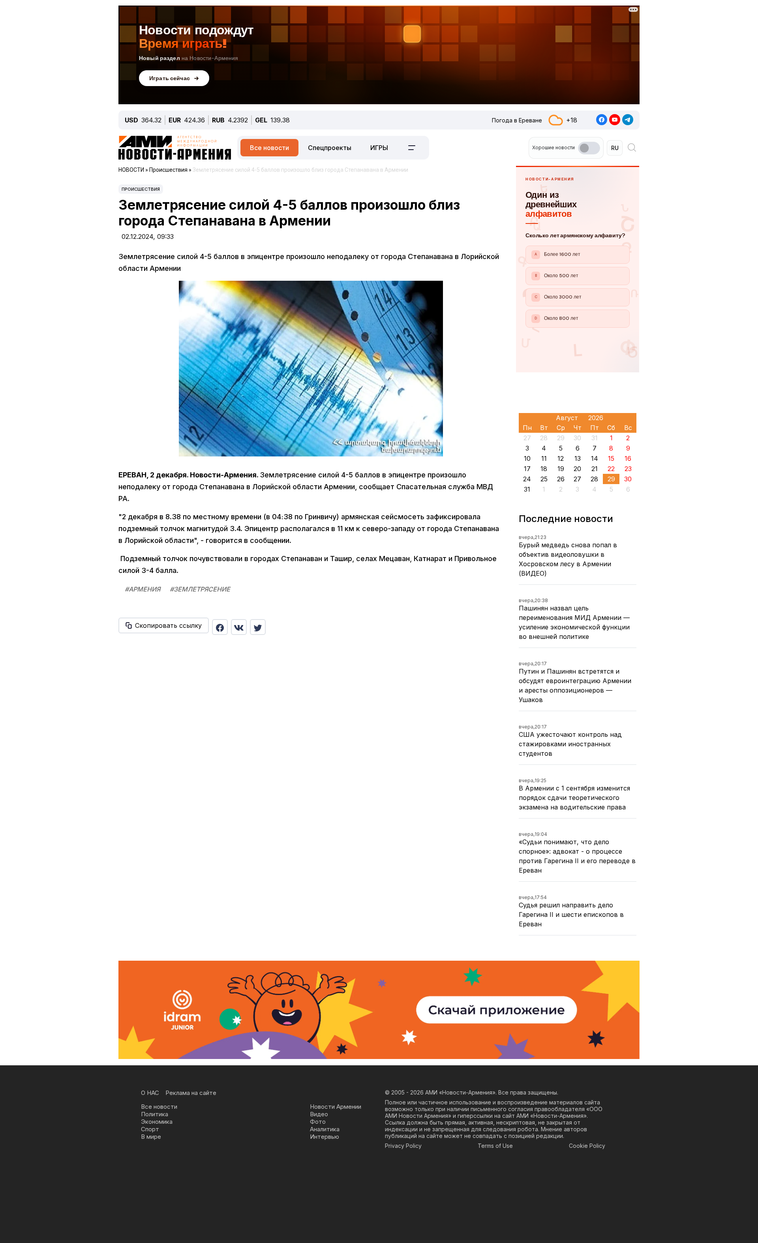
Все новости (269, 148)
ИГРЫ (379, 148)
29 (611, 479)
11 (544, 458)
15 (611, 458)
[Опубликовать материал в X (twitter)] (257, 627)
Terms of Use (495, 1145)
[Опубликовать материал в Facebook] (220, 627)
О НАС (150, 1093)
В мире (151, 1136)
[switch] (589, 148)
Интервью (324, 1136)
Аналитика (325, 1129)
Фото (318, 1121)
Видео (319, 1114)
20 (577, 469)
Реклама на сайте (190, 1093)
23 (628, 469)
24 (527, 479)
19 (560, 469)
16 (628, 458)
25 (544, 479)
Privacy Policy (403, 1145)
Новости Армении (335, 1106)
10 (527, 458)
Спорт (150, 1129)
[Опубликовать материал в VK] (239, 627)
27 (577, 479)
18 (543, 469)
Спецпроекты (329, 148)
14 (594, 458)
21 (594, 469)
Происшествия (141, 189)
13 (577, 458)
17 (527, 469)
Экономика (157, 1121)
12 (560, 458)
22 (611, 469)
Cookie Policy (587, 1145)
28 (594, 479)
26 (561, 479)
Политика (154, 1114)
